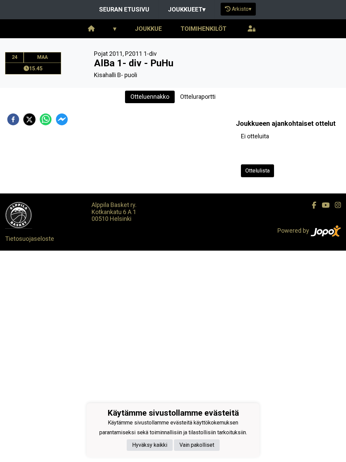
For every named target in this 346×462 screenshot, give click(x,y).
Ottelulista (257, 170)
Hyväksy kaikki (149, 445)
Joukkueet (186, 9)
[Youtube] (322, 205)
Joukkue (148, 28)
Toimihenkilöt (203, 28)
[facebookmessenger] (62, 119)
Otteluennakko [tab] (149, 96)
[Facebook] (311, 205)
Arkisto (241, 9)
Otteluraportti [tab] (198, 96)
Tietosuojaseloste (29, 238)
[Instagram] (335, 205)
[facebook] (13, 119)
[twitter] (29, 119)
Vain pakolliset (196, 445)
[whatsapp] (46, 119)
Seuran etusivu (124, 9)
